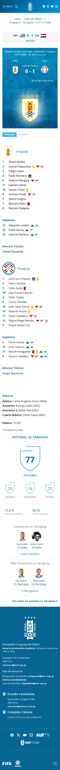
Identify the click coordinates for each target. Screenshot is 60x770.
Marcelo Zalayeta (19, 208)
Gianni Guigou (17, 199)
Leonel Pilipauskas (20, 166)
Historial (23, 134)
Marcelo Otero (17, 203)
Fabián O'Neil (17, 189)
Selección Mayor (33, 18)
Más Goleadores (30, 553)
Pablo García (16, 230)
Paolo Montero (18, 175)
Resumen (9, 134)
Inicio (17, 18)
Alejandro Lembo (19, 225)
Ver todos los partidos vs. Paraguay (34, 601)
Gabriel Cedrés (17, 185)
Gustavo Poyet (17, 194)
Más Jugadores (30, 590)
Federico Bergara (19, 180)
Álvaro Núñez (17, 162)
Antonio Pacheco (19, 234)
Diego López (16, 171)
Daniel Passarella (12, 251)
